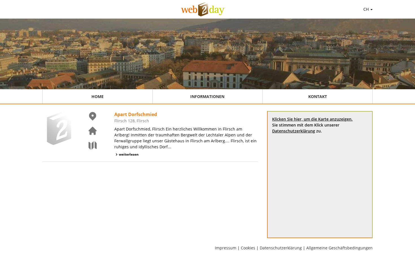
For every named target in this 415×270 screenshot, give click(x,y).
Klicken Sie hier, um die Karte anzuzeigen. (312, 119)
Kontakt (317, 96)
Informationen (207, 96)
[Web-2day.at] (203, 9)
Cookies (248, 248)
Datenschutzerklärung (293, 131)
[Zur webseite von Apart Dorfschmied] (89, 131)
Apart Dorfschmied (135, 114)
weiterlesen (129, 154)
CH (366, 9)
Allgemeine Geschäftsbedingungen (339, 248)
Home (97, 96)
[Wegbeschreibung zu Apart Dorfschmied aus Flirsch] (89, 145)
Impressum (225, 248)
